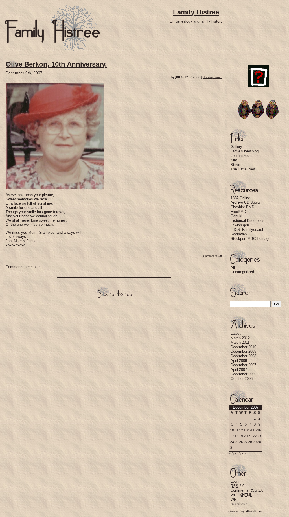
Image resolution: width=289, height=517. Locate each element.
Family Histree (196, 12)
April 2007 (239, 369)
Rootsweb (239, 234)
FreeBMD (238, 211)
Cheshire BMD (242, 207)
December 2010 (243, 347)
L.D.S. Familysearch (247, 229)
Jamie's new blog (245, 151)
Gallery (236, 146)
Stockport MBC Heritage (250, 238)
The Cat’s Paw (243, 169)
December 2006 (243, 374)
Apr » (242, 453)
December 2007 (243, 365)
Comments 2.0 (247, 490)
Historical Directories (247, 220)
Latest (236, 333)
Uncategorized (212, 77)
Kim (234, 160)
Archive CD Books (246, 202)
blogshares (239, 504)
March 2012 (240, 338)
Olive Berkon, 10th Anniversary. (56, 64)
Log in (235, 481)
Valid (241, 495)
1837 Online (240, 198)
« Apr (232, 453)
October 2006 (242, 378)
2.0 (237, 486)
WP (234, 499)
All (233, 267)
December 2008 (243, 356)
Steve (235, 165)
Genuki (236, 216)
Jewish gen (240, 225)
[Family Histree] (52, 51)
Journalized (240, 156)
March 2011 (240, 342)
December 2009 (243, 351)
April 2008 (239, 360)
